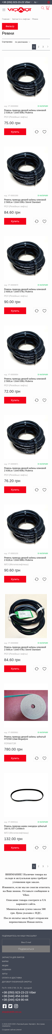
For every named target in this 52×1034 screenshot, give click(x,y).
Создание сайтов (8, 1030)
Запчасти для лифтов (13, 957)
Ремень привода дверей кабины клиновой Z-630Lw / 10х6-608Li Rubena (25, 469)
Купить (15, 131)
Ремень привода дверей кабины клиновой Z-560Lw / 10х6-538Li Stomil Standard (25, 201)
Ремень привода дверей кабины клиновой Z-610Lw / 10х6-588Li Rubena (25, 559)
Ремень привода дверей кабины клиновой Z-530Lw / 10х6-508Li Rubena (25, 111)
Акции (5, 966)
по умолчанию (21, 42)
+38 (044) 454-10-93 (15, 996)
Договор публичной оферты (17, 982)
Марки (5, 961)
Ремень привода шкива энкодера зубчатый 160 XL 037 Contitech (25, 827)
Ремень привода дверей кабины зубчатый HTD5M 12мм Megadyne (25, 738)
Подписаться (26, 949)
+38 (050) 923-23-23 (15, 992)
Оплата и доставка (12, 978)
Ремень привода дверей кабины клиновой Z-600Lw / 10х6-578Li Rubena (25, 290)
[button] (17, 2)
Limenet (18, 1030)
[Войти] (48, 2)
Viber (32, 992)
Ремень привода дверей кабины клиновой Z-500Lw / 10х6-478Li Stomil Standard (25, 648)
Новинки (6, 970)
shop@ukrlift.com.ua (11, 1012)
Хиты (4, 974)
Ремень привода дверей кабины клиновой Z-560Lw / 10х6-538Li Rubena (25, 380)
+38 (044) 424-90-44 (15, 999)
